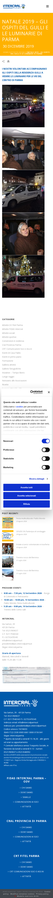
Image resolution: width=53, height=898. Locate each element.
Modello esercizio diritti (28, 896)
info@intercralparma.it (12, 640)
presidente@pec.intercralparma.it (17, 643)
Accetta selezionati (26, 495)
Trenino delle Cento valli (15, 609)
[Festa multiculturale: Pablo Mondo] (7, 522)
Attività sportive (9, 337)
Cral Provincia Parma (11, 345)
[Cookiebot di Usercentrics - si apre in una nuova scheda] (32, 392)
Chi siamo (27, 827)
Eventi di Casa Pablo (11, 353)
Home (5, 52)
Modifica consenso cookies (22, 894)
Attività (26, 806)
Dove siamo (26, 792)
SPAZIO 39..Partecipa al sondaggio (31, 531)
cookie (19, 406)
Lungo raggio (8, 376)
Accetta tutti (26, 487)
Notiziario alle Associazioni (14, 380)
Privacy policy (42, 894)
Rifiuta (26, 504)
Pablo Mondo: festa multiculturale (19, 603)
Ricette (5, 384)
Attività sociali (17, 52)
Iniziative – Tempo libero (13, 372)
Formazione (7, 361)
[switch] (46, 449)
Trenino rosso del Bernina (27, 557)
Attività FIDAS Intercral (12, 329)
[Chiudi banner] (49, 392)
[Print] (9, 61)
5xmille (27, 797)
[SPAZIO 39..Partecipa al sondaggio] (7, 535)
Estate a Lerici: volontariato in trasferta (32, 544)
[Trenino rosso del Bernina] (7, 561)
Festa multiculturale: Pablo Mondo (30, 518)
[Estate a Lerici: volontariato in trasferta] (7, 548)
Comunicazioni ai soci (27, 801)
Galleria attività (9, 365)
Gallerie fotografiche (11, 368)
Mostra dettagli (36, 479)
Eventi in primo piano (11, 357)
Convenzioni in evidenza (13, 341)
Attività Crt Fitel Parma (12, 325)
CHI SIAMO (27, 787)
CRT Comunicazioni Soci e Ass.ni (17, 349)
